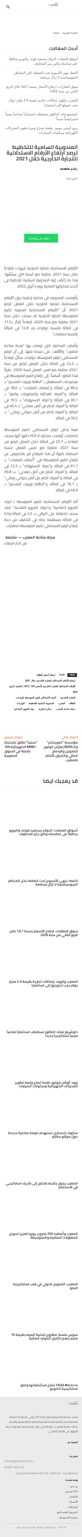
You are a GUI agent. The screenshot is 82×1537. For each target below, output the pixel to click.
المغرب (61, 703)
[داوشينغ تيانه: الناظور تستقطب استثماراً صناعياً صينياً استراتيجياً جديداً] (41, 1009)
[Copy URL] (60, 721)
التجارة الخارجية (67, 697)
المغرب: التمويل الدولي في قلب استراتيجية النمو (45, 1286)
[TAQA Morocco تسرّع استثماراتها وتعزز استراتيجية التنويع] (41, 1362)
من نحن (74, 1486)
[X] (31, 721)
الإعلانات (73, 1496)
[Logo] (39, 7)
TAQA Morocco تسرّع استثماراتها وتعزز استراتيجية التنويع (49, 1387)
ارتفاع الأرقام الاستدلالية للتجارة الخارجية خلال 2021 (50, 680)
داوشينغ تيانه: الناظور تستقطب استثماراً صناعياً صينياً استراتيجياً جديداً (42, 1034)
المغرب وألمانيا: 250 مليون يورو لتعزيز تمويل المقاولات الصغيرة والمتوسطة (43, 1235)
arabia (65, 169)
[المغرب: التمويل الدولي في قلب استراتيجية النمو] (41, 1261)
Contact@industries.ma (18, 1461)
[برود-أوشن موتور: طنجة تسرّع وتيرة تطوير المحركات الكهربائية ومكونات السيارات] (41, 1060)
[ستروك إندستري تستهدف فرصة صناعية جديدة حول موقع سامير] (41, 1110)
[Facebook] (21, 721)
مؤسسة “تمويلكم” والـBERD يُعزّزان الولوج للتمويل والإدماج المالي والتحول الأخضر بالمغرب (61, 751)
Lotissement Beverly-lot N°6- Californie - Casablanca (47, 1473)
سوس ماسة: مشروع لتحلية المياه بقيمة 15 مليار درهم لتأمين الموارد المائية (44, 1336)
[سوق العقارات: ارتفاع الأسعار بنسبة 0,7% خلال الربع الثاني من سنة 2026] (41, 908)
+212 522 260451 (14, 1467)
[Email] (12, 721)
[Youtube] (65, 1447)
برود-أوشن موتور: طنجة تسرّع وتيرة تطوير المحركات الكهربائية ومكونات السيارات (46, 1084)
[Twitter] (62, 1447)
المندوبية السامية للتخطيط (41, 703)
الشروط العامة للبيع (67, 1512)
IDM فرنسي (71, 1491)
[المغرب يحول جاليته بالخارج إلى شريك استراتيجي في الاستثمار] (41, 1161)
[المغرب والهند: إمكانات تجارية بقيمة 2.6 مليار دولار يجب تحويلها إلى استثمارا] (41, 959)
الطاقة (72, 703)
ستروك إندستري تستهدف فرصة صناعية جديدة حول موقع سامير (43, 1135)
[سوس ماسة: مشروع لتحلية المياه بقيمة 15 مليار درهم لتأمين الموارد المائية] (41, 1312)
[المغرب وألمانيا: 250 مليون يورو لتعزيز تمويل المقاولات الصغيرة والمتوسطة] (41, 1211)
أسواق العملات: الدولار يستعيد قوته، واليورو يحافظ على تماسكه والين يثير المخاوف (43, 832)
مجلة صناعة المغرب (65, 709)
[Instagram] (76, 1447)
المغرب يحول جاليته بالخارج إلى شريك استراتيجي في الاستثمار (42, 1185)
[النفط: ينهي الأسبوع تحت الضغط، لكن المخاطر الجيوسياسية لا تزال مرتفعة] (41, 858)
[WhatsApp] (41, 721)
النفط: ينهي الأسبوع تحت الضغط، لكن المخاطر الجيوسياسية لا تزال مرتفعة (43, 882)
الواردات (21, 703)
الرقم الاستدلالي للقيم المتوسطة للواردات (36, 697)
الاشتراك (73, 1501)
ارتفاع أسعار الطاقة (46, 675)
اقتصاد (56, 33)
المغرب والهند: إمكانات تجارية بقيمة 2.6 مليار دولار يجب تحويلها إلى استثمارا (43, 983)
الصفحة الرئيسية (70, 33)
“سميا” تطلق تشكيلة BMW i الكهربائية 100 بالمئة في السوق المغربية (20, 749)
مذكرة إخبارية (45, 709)
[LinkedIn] (69, 1447)
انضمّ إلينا (73, 1507)
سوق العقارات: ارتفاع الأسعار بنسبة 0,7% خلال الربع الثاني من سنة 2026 (43, 933)
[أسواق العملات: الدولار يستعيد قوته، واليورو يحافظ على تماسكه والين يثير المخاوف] (41, 808)
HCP (62, 675)
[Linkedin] (50, 721)
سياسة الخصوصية (68, 1517)
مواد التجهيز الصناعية (24, 709)
